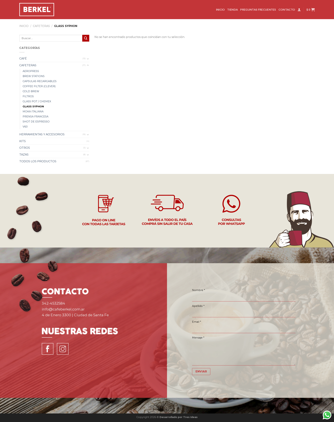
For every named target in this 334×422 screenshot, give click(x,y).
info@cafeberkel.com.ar (63, 309)
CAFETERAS (41, 26)
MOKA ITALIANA (33, 111)
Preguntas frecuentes (258, 9)
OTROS (24, 147)
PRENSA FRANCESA (35, 116)
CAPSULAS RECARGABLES (40, 81)
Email (196, 321)
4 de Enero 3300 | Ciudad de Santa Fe (75, 315)
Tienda (232, 9)
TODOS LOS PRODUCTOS (37, 161)
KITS (22, 141)
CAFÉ (23, 58)
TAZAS (24, 154)
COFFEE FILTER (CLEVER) (39, 86)
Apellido (198, 306)
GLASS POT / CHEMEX (37, 101)
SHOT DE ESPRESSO (36, 121)
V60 (25, 126)
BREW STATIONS (34, 76)
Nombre (198, 290)
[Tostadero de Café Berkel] (36, 9)
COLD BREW (31, 91)
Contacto (287, 9)
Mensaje (198, 337)
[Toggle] (87, 59)
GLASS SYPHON (33, 106)
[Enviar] (85, 38)
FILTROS (28, 96)
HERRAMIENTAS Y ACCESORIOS (42, 134)
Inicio (220, 9)
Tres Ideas (190, 417)
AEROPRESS (31, 71)
